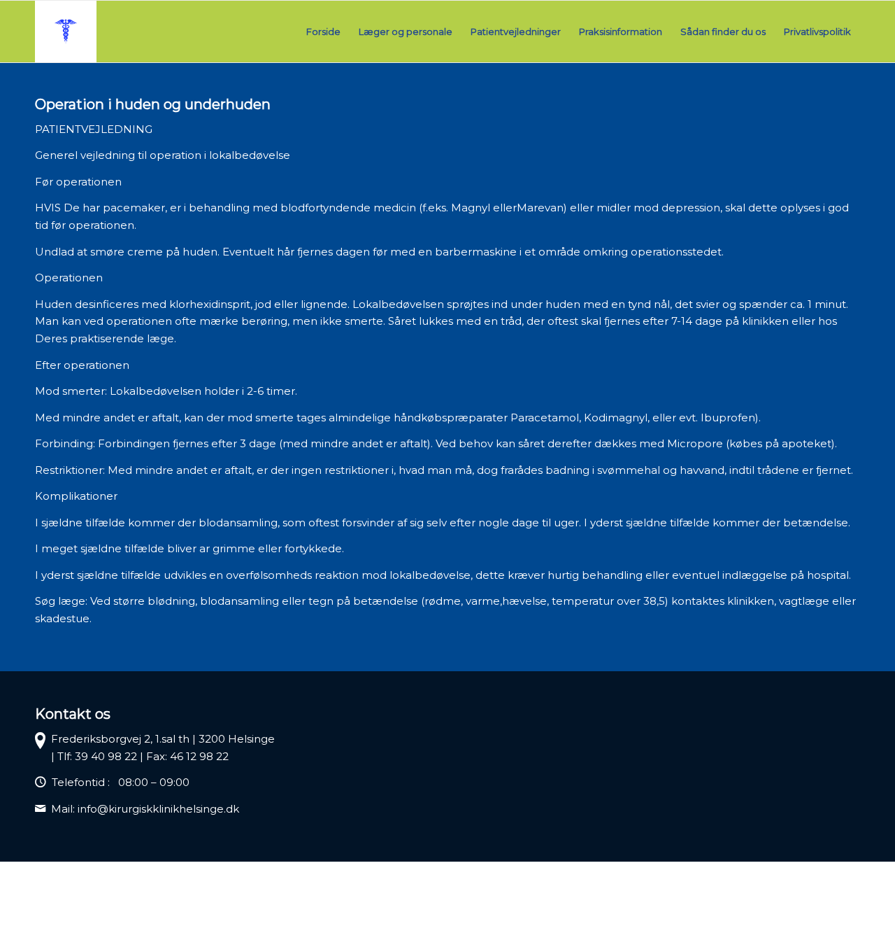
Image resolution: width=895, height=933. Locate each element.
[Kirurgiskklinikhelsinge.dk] (65, 31)
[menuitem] (323, 31)
